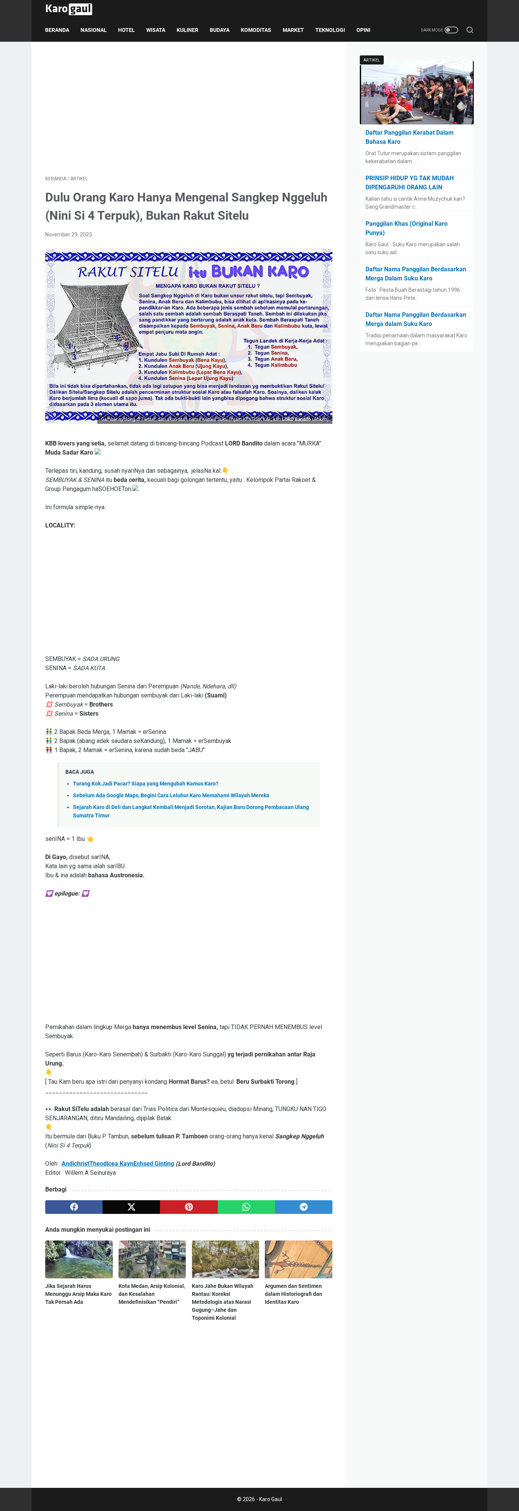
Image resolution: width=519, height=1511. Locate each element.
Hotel (126, 30)
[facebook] (74, 1207)
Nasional (94, 30)
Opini (363, 30)
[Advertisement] (188, 108)
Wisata (155, 30)
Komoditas (256, 30)
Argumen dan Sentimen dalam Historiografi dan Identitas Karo (293, 1294)
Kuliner (187, 30)
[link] (118, 1163)
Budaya (219, 30)
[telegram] (303, 1207)
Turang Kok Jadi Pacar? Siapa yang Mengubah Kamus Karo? (145, 784)
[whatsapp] (246, 1207)
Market (293, 30)
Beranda (57, 30)
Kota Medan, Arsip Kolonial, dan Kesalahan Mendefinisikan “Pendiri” (152, 1294)
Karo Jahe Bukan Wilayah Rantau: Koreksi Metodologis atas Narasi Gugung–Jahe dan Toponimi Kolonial (222, 1302)
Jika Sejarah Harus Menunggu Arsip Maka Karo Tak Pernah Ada (78, 1294)
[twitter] (131, 1207)
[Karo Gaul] (73, 9)
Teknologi (330, 30)
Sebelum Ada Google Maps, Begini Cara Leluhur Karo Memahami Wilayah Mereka (171, 795)
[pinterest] (188, 1207)
